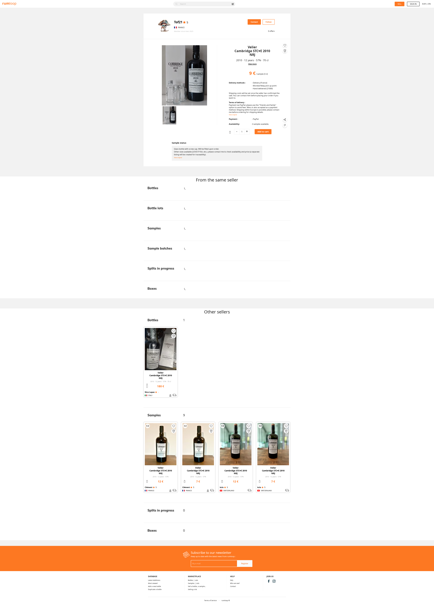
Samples (191, 583)
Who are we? (235, 583)
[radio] (184, 22)
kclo (222, 487)
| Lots (196, 580)
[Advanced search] (233, 4)
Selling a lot (192, 589)
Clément (148, 487)
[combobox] (207, 4)
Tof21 (178, 22)
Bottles (190, 580)
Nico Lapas (150, 392)
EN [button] (429, 4)
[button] (169, 115)
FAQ (231, 580)
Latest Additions (154, 580)
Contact (233, 586)
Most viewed (153, 583)
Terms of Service (210, 600)
